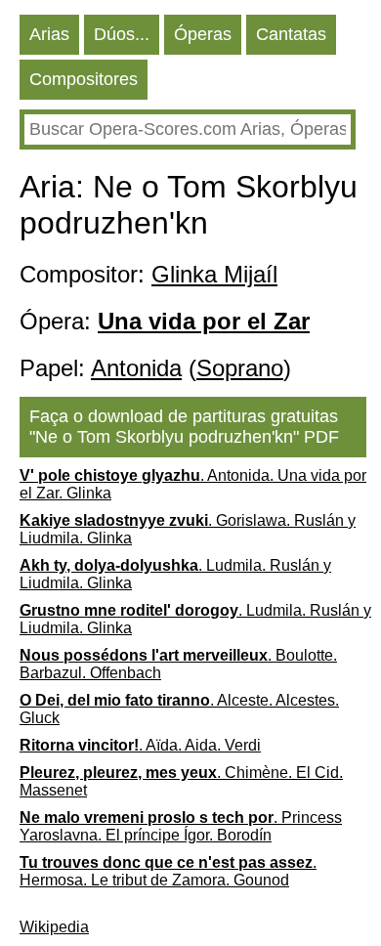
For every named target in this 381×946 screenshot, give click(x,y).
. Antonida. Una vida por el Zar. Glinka (193, 484)
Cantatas (291, 34)
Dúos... (121, 34)
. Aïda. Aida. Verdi (140, 745)
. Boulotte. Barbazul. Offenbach (178, 664)
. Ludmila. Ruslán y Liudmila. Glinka (175, 574)
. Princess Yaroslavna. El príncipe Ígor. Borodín (181, 826)
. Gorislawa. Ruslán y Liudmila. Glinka (188, 529)
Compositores (83, 79)
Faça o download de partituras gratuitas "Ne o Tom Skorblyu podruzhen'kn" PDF (184, 427)
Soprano (239, 368)
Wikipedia (54, 927)
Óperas (203, 34)
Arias (49, 34)
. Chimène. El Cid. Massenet (181, 781)
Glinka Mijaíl (214, 274)
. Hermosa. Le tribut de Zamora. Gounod (168, 871)
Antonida (136, 368)
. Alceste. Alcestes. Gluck (179, 709)
